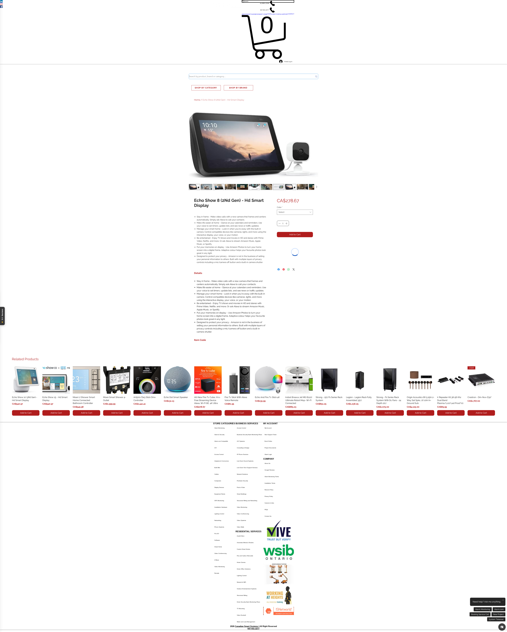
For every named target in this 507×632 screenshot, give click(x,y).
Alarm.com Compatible (221, 441)
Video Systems (241, 520)
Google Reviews (269, 470)
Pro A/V (216, 533)
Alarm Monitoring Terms (272, 476)
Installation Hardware (220, 507)
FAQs (266, 509)
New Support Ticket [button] (270, 434)
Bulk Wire (217, 467)
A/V (215, 448)
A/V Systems (241, 441)
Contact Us (268, 516)
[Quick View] (25, 380)
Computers (217, 481)
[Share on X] (293, 243)
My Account (268, 428)
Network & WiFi (241, 582)
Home (197, 100)
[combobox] (295, 212)
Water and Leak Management (246, 621)
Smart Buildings (241, 494)
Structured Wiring (242, 595)
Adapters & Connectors (221, 461)
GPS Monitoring (219, 500)
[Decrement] (279, 223)
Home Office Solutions (243, 569)
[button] (268, 3)
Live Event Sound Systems (245, 461)
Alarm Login (268, 454)
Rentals (216, 573)
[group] (253, 391)
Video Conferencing (220, 553)
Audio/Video (240, 536)
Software (217, 540)
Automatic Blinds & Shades (245, 542)
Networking (217, 520)
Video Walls (240, 527)
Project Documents (270, 448)
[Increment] (286, 223)
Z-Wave (216, 560)
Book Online (268, 441)
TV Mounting (241, 608)
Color (280, 207)
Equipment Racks (219, 494)
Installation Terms (270, 483)
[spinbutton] (283, 223)
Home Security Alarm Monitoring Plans (248, 602)
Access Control (219, 454)
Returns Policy (269, 489)
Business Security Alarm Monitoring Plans (249, 434)
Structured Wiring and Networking (247, 500)
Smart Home (218, 547)
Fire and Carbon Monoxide (245, 555)
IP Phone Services (242, 454)
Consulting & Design (243, 448)
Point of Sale (241, 487)
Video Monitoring (219, 566)
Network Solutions (242, 474)
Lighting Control (219, 514)
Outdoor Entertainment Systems (246, 588)
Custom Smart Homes (243, 549)
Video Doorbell (241, 615)
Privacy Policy (269, 496)
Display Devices (219, 487)
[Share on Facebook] (278, 243)
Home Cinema (241, 562)
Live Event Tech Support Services (247, 467)
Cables (216, 474)
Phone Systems (219, 527)
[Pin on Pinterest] (283, 243)
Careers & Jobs (269, 503)
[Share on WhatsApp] (288, 243)
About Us (267, 463)
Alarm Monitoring (219, 428)
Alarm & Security (219, 434)
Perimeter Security (242, 481)
